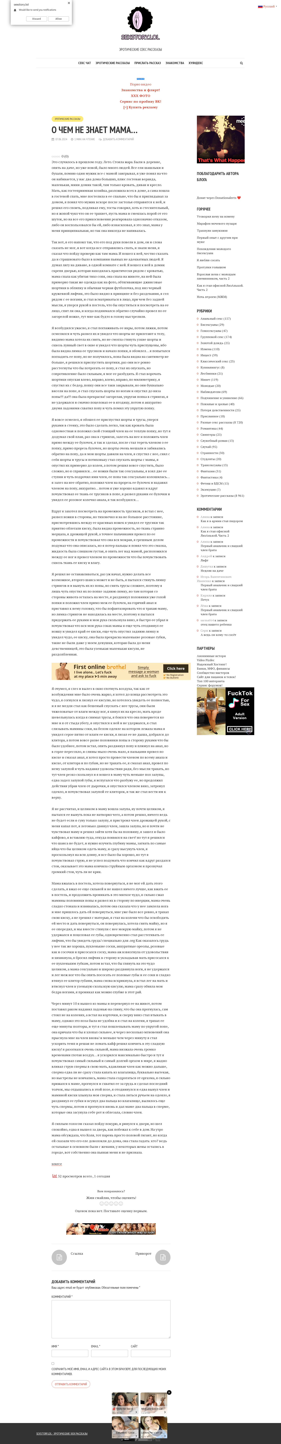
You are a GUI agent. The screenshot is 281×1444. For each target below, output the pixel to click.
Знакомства (175, 63)
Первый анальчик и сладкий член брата (222, 548)
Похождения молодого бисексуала (214, 251)
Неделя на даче (212, 570)
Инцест (206, 355)
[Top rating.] (97, 1439)
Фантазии (208, 471)
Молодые (207, 386)
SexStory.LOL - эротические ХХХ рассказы (62, 1433)
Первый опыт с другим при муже (217, 239)
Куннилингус (210, 367)
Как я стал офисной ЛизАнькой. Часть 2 (220, 287)
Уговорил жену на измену (216, 216)
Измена (206, 349)
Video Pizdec (205, 660)
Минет (205, 379)
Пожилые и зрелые (214, 404)
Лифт (204, 560)
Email (95, 1346)
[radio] (102, 1204)
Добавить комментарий (118, 139)
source (57, 1163)
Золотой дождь (212, 343)
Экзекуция (208, 489)
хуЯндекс (196, 63)
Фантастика (209, 477)
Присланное (209, 416)
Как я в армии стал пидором (222, 521)
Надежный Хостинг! (212, 664)
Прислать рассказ (147, 63)
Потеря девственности (217, 410)
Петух (205, 599)
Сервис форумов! (209, 685)
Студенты (208, 459)
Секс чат (84, 63)
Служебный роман (214, 441)
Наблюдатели (211, 392)
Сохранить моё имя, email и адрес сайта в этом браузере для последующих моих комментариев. (109, 1371)
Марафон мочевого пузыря (217, 223)
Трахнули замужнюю (212, 230)
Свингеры (208, 434)
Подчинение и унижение (219, 398)
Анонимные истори (211, 656)
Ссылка (77, 1253)
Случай (206, 447)
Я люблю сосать (208, 260)
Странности (209, 453)
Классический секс (214, 361)
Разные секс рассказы (216, 422)
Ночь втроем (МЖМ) (212, 297)
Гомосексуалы (211, 331)
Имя (55, 1346)
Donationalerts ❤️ (228, 198)
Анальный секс (212, 318)
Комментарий (62, 1296)
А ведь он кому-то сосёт (218, 635)
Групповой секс (212, 337)
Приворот (143, 1253)
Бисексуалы (209, 325)
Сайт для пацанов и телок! (216, 677)
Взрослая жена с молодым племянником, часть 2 (216, 276)
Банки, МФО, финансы (213, 668)
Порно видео (140, 84)
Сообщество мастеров (213, 673)
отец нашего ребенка (216, 624)
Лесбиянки (208, 373)
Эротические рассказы (113, 63)
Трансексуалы (211, 465)
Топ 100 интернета (210, 681)
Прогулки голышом (211, 267)
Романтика (209, 428)
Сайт (134, 1346)
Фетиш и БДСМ (212, 483)
